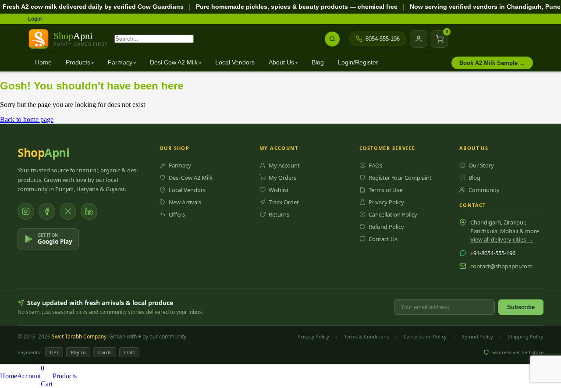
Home (43, 62)
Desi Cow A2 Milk (174, 62)
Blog (318, 62)
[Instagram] (26, 211)
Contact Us (383, 239)
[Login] (418, 39)
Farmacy (120, 62)
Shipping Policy (525, 336)
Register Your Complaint (400, 178)
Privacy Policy (386, 202)
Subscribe (521, 307)
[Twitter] (68, 211)
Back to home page (26, 119)
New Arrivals (185, 202)
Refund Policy (386, 227)
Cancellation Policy (393, 214)
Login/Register (358, 62)
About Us (281, 62)
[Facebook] (47, 211)
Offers (177, 214)
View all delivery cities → (501, 239)
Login (35, 19)
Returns (279, 214)
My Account (284, 165)
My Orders (282, 178)
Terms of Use (385, 190)
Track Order (284, 202)
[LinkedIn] (89, 211)
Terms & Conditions (366, 336)
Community (484, 190)
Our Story (481, 165)
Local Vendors (235, 62)
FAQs (375, 165)
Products (78, 62)
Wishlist (279, 190)
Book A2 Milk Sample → (492, 63)
